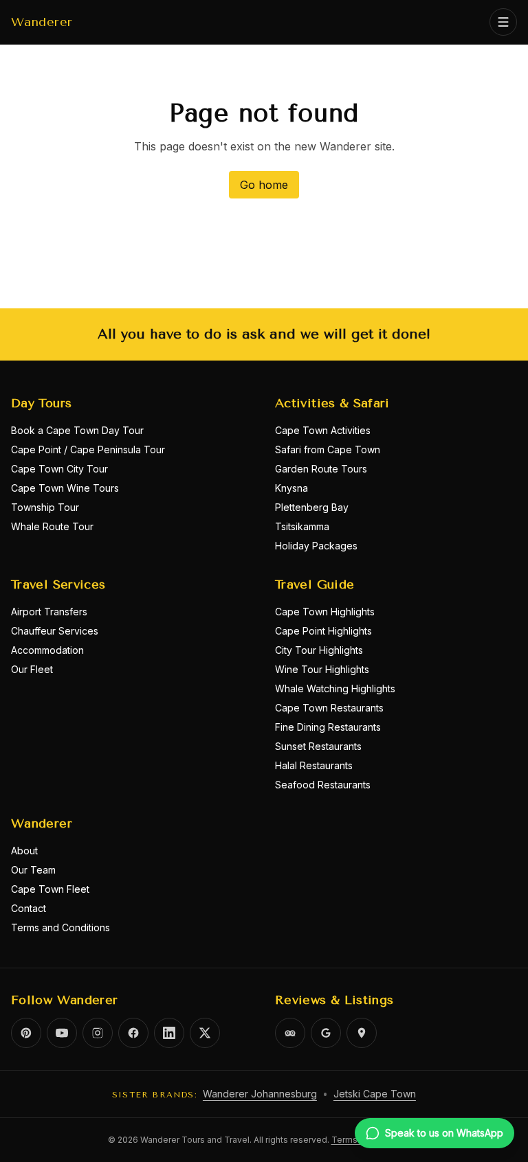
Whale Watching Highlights (335, 688)
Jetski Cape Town (374, 1094)
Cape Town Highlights (325, 611)
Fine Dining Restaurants (328, 727)
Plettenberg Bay (312, 507)
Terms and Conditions (60, 927)
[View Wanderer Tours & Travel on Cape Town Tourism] (361, 1033)
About (24, 850)
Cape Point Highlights (323, 631)
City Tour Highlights (319, 650)
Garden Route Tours (321, 469)
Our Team (33, 870)
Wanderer (42, 22)
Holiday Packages (316, 545)
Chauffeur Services (54, 631)
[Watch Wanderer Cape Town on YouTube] (62, 1033)
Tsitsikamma (302, 526)
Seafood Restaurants (323, 784)
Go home (264, 185)
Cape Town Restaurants (329, 708)
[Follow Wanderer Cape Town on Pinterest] (26, 1033)
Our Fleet (32, 669)
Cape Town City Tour (59, 469)
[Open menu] (503, 22)
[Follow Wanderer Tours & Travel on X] (205, 1033)
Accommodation (47, 650)
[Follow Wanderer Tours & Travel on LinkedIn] (169, 1033)
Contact (28, 908)
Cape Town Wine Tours (65, 488)
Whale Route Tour (52, 526)
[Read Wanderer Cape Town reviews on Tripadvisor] (290, 1033)
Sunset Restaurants (318, 746)
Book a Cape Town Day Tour (77, 430)
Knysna (291, 488)
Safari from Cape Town (327, 449)
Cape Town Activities (323, 430)
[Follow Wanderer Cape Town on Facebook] (133, 1033)
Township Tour (45, 507)
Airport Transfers (49, 611)
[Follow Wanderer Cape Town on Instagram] (97, 1033)
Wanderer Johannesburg (260, 1094)
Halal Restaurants (314, 765)
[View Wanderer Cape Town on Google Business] (326, 1033)
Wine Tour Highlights (322, 669)
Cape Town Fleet (50, 889)
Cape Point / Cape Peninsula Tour (88, 449)
